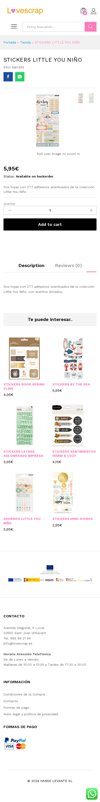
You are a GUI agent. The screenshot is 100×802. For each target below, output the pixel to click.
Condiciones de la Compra (24, 694)
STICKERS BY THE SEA (71, 384)
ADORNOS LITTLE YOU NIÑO (21, 521)
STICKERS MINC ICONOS (72, 519)
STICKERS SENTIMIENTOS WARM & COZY (74, 454)
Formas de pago (16, 707)
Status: (9, 176)
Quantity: (9, 203)
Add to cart (50, 224)
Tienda (25, 42)
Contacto (10, 701)
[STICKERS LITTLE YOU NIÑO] (8, 76)
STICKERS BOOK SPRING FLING (24, 386)
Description (31, 265)
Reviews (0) (68, 265)
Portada (9, 42)
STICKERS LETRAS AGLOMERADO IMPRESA (23, 454)
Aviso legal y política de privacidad (30, 714)
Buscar (91, 27)
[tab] (31, 267)
